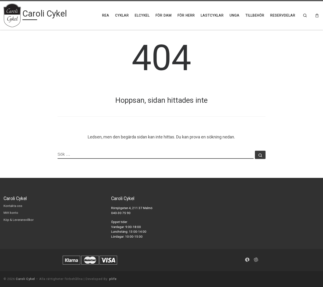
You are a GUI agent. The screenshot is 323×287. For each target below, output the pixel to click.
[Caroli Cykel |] (12, 15)
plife (113, 279)
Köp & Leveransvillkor (19, 220)
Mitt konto (11, 212)
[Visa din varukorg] (317, 15)
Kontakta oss (13, 206)
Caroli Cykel (25, 279)
